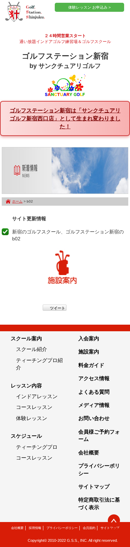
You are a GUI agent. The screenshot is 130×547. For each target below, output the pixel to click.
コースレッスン (34, 407)
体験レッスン (31, 418)
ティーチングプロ (37, 447)
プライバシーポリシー (62, 528)
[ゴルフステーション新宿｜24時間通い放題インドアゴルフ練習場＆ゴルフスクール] (25, 12)
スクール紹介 (31, 349)
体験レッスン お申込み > (89, 7)
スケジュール (26, 436)
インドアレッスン (37, 396)
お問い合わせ (94, 418)
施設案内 (88, 351)
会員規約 (89, 528)
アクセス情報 (94, 378)
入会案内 (88, 338)
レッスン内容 (26, 385)
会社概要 (88, 452)
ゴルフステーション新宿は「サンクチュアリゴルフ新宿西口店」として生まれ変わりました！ (65, 118)
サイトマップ (94, 486)
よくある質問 (94, 392)
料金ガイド (91, 365)
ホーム (17, 201)
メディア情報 (94, 405)
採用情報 (35, 528)
